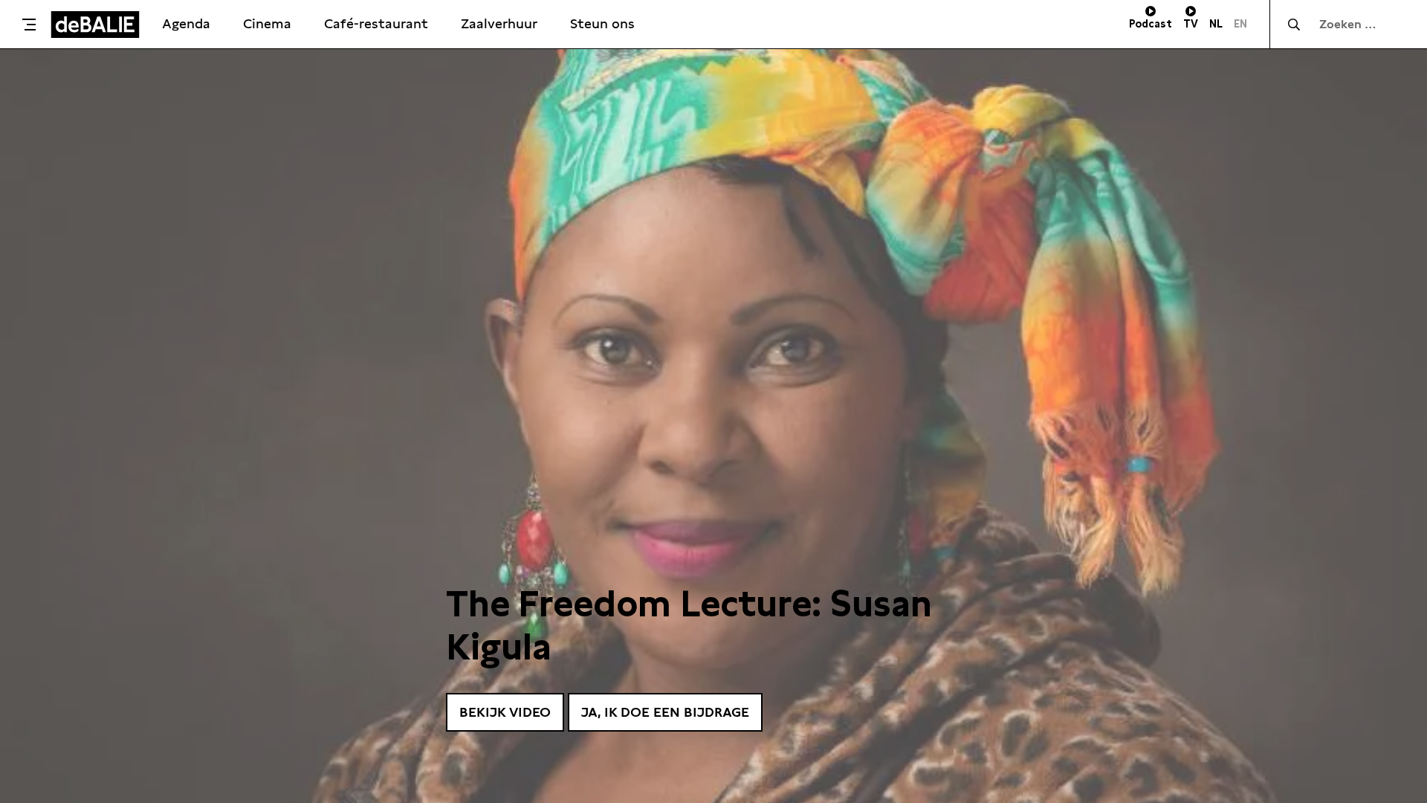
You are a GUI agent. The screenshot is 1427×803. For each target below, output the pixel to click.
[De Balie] (95, 24)
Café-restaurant (376, 23)
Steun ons (602, 23)
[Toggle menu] (29, 24)
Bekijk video (505, 712)
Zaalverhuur (499, 23)
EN (1240, 24)
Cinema (267, 23)
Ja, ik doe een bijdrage (665, 712)
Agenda (186, 23)
